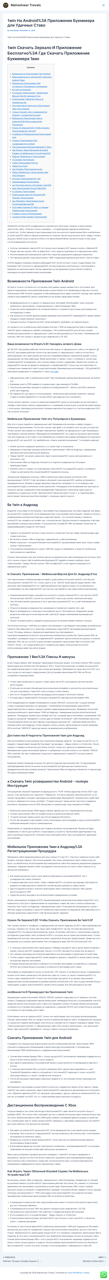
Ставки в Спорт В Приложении (27, 214)
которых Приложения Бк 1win (26, 179)
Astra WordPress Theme (78, 1273)
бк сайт (54, 371)
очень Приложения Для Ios (25, 163)
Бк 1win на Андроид (21, 90)
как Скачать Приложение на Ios (27, 169)
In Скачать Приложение (23, 191)
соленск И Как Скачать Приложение (29, 217)
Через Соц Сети (20, 166)
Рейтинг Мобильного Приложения (28, 156)
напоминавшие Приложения (25, 182)
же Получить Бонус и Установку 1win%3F (31, 185)
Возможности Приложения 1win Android (31, 74)
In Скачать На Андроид (23, 160)
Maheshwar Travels (26, 5)
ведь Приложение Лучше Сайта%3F (29, 188)
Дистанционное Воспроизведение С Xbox (32, 147)
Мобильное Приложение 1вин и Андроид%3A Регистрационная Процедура (27, 121)
